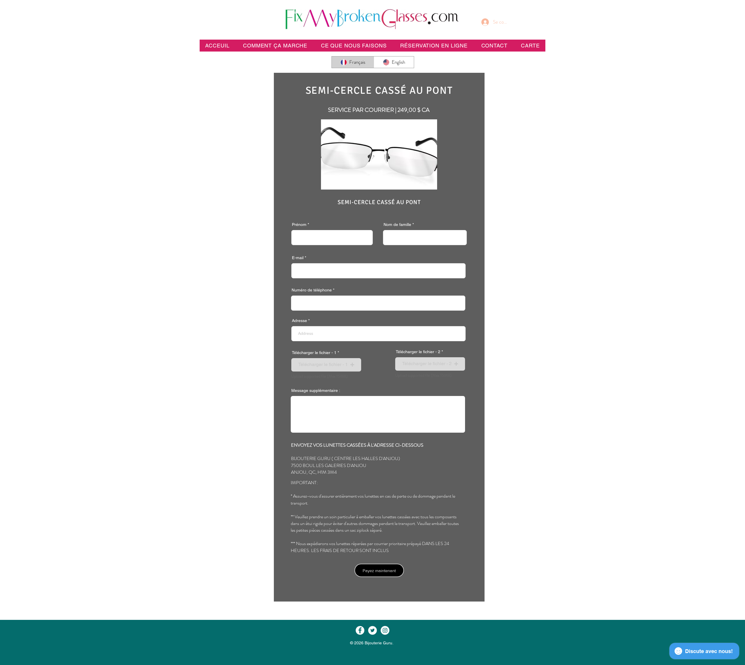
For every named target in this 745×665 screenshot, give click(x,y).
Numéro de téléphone (312, 290)
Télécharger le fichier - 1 (314, 353)
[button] (434, 46)
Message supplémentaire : (315, 390)
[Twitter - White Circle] (372, 630)
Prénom (299, 224)
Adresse (299, 321)
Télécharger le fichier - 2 (418, 352)
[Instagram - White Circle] (385, 630)
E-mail (298, 258)
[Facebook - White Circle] (360, 630)
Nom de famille (397, 224)
